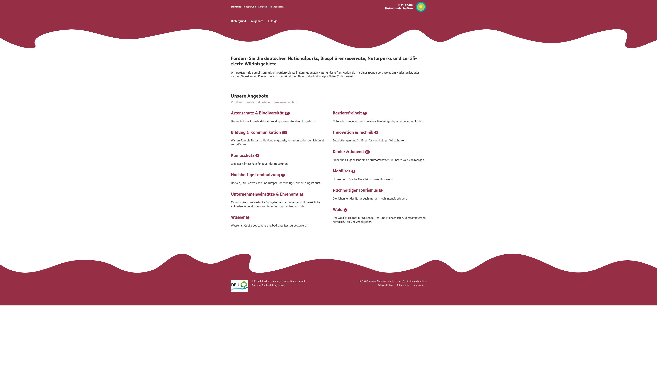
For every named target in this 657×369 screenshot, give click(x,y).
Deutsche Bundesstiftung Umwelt (268, 285)
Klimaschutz (242, 156)
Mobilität (341, 171)
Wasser (238, 218)
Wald (338, 210)
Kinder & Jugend (348, 152)
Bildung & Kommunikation (256, 133)
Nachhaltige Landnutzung (255, 175)
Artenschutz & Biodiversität (257, 113)
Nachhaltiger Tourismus (355, 191)
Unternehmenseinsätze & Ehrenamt (265, 195)
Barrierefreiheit (347, 113)
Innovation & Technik (353, 133)
